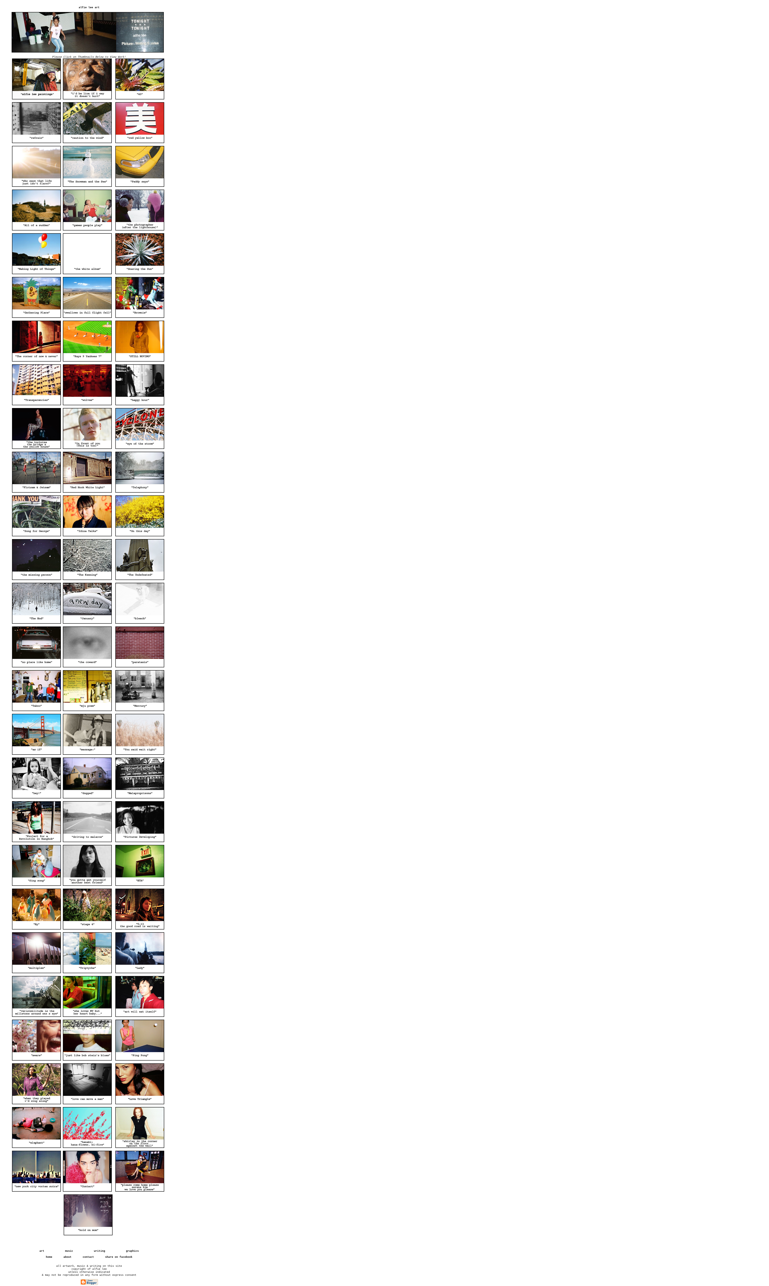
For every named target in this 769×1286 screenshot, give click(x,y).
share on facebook (118, 1257)
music (69, 1251)
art (41, 1251)
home (49, 1257)
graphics (132, 1251)
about (67, 1257)
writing (99, 1251)
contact (88, 1257)
